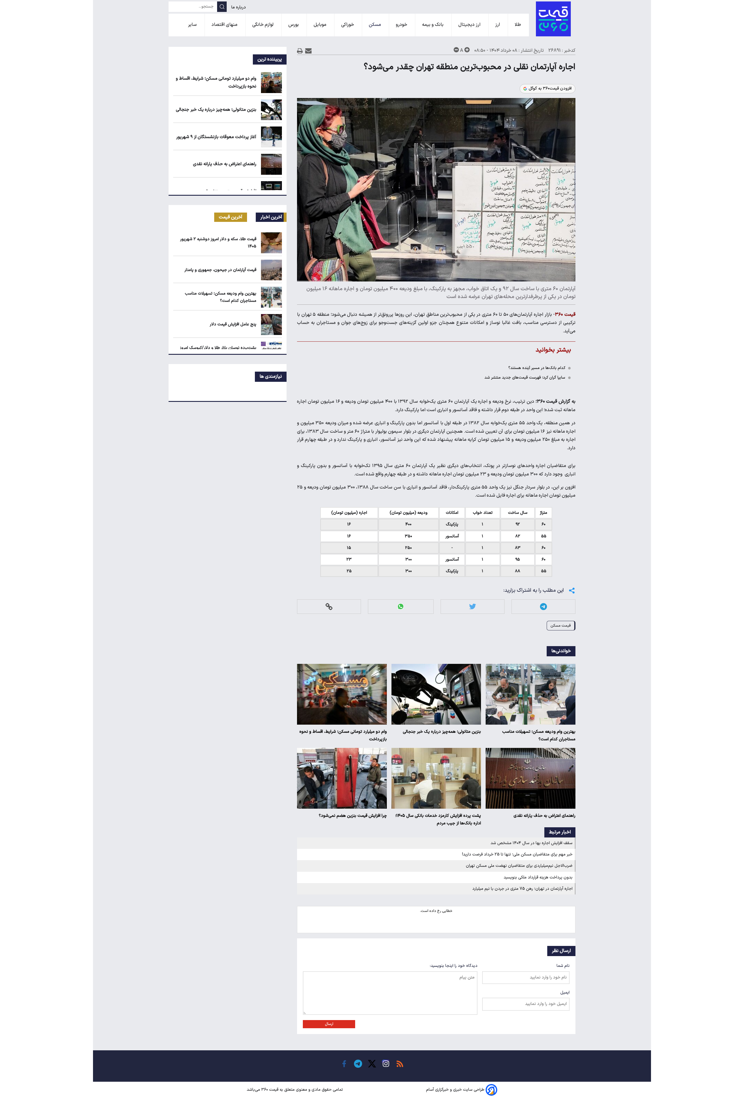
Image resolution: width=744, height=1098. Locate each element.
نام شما (563, 966)
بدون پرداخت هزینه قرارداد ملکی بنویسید (538, 877)
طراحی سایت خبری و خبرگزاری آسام (455, 1090)
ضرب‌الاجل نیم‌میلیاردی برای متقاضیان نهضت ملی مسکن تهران (519, 866)
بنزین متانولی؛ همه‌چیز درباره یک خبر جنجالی (442, 732)
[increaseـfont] (467, 50)
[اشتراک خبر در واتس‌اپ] (400, 606)
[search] (222, 6)
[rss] (400, 1063)
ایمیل (565, 993)
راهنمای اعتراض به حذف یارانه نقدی (544, 816)
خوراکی (348, 24)
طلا (518, 24)
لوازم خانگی (263, 24)
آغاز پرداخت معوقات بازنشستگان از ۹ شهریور (216, 137)
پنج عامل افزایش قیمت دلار (233, 324)
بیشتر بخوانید (553, 349)
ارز (498, 24)
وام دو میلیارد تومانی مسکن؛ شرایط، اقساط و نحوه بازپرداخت (343, 735)
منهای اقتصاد (225, 24)
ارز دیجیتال (470, 24)
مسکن (375, 24)
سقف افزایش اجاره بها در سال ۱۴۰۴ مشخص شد (532, 843)
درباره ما (239, 7)
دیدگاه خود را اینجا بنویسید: (453, 966)
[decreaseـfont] (456, 50)
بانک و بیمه (433, 24)
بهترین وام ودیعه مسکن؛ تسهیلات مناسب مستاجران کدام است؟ (538, 735)
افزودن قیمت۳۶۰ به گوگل (550, 89)
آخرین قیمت (230, 217)
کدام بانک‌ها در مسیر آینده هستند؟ (536, 368)
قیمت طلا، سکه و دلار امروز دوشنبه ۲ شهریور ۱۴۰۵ (218, 242)
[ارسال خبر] (308, 51)
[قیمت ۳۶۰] (553, 18)
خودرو (402, 24)
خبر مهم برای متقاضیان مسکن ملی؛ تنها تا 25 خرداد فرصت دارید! (517, 854)
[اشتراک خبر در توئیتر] (472, 606)
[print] (300, 51)
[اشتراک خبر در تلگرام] (543, 606)
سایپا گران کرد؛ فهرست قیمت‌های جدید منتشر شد (524, 378)
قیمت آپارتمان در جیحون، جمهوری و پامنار (220, 270)
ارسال (329, 1024)
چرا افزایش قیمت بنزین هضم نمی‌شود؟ (353, 816)
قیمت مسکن (560, 625)
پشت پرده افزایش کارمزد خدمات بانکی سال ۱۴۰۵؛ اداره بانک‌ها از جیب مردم (438, 819)
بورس (294, 24)
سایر (193, 24)
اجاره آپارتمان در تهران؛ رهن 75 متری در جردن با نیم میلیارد (522, 889)
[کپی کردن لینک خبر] (329, 606)
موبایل (321, 24)
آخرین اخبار (271, 217)
